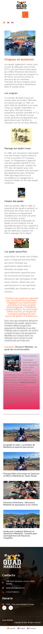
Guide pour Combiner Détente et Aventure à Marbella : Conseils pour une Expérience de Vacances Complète (20, 534)
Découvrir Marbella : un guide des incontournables (20, 348)
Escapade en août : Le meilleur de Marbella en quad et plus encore (19, 445)
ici (14, 333)
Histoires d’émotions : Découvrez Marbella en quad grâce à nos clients (20, 503)
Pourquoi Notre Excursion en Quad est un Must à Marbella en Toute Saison (21, 474)
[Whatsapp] (11, 608)
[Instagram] (4, 608)
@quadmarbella (28, 382)
